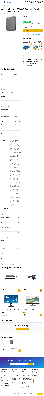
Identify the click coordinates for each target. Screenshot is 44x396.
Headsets (13, 371)
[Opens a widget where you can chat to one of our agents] (40, 394)
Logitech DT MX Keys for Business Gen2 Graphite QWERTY (30, 45)
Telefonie (13, 372)
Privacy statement (25, 383)
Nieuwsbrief (24, 389)
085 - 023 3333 (6, 385)
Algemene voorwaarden (26, 379)
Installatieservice (28, 57)
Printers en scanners (16, 378)
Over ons (23, 371)
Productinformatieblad (9, 312)
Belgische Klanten (25, 376)
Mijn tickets (34, 374)
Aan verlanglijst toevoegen (34, 34)
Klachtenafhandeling (26, 386)
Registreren (34, 371)
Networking (14, 374)
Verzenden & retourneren (27, 378)
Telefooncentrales (15, 375)
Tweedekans (14, 382)
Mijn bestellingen (35, 372)
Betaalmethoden (25, 374)
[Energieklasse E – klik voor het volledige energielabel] (3, 312)
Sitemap (23, 380)
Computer (14, 379)
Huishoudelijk (14, 380)
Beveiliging (14, 376)
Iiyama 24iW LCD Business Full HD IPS (30, 48)
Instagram (36, 380)
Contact (23, 372)
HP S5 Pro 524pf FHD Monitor (40, 47)
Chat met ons (5, 383)
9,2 (32, 65)
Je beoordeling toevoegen (22, 329)
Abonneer (30, 364)
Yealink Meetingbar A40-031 (40, 42)
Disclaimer (24, 382)
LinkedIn (36, 381)
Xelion (23, 387)
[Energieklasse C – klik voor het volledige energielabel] (24, 312)
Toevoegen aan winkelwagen (33, 30)
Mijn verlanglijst (35, 375)
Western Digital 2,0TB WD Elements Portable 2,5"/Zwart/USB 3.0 (10, 346)
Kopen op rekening (25, 375)
